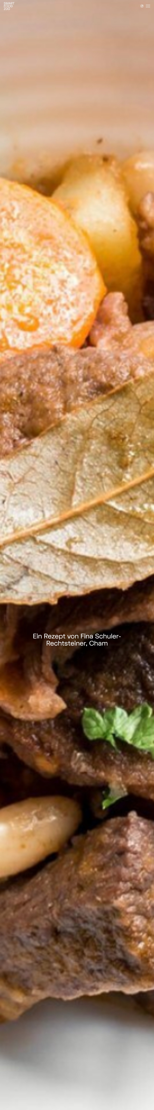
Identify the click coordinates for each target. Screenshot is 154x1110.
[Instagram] (142, 6)
